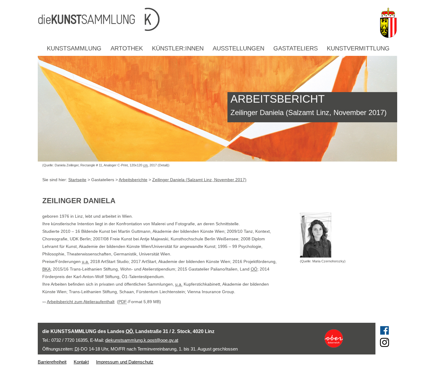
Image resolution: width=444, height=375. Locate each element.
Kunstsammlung (74, 48)
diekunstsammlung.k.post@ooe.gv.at (141, 340)
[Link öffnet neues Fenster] (345, 338)
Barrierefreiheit (52, 361)
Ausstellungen (238, 48)
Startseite (77, 179)
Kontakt (81, 361)
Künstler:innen (178, 48)
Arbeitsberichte (133, 179)
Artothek (127, 48)
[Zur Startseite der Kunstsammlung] (206, 20)
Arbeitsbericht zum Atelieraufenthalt (80, 301)
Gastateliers (295, 48)
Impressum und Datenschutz (124, 361)
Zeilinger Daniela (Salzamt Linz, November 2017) (199, 179)
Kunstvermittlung (358, 48)
